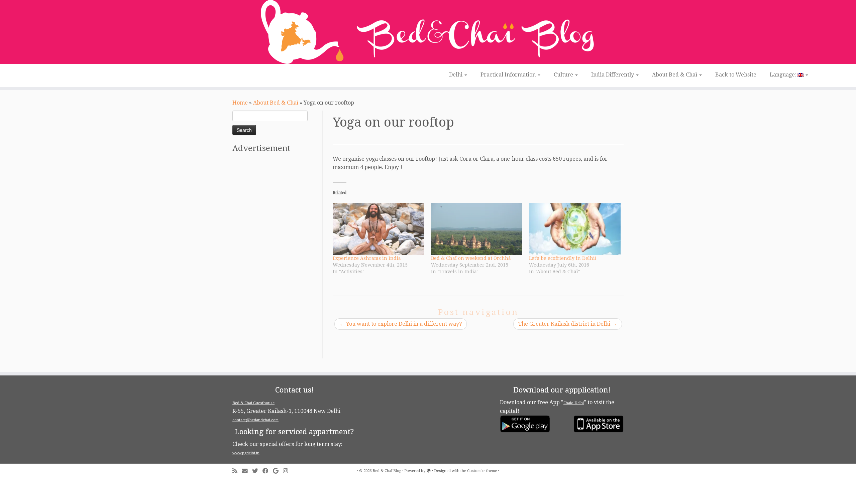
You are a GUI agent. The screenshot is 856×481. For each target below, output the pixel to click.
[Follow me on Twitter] (257, 471)
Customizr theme (482, 471)
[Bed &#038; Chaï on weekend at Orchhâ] (477, 229)
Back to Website (735, 74)
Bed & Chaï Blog (386, 471)
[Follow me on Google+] (278, 471)
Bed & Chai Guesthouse (253, 403)
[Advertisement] (276, 258)
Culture (564, 74)
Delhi (456, 74)
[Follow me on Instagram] (287, 471)
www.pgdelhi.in (245, 453)
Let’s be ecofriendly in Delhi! (563, 258)
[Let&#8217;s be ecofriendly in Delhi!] (575, 229)
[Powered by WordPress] (428, 469)
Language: (783, 74)
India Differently (613, 74)
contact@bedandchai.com (255, 420)
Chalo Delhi (573, 403)
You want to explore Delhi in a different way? (400, 324)
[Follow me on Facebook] (267, 471)
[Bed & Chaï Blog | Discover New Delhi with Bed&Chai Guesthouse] (428, 32)
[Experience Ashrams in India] (378, 229)
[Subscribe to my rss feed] (237, 471)
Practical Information (508, 74)
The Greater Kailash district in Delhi (567, 324)
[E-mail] (247, 471)
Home (240, 103)
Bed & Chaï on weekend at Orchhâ (471, 258)
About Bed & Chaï (675, 74)
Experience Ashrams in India (367, 258)
